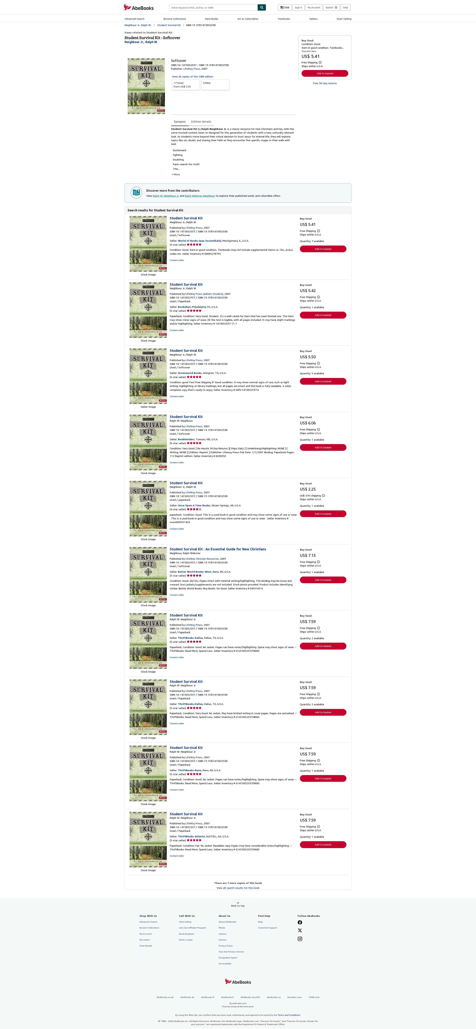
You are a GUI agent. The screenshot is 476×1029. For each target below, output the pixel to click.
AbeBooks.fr (207, 997)
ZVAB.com (314, 997)
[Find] (262, 7)
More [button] (177, 174)
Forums (222, 939)
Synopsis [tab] (180, 121)
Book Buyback (186, 933)
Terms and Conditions (289, 1015)
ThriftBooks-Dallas (190, 637)
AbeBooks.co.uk (165, 997)
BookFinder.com (238, 1005)
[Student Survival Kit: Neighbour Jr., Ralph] (148, 270)
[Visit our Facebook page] (300, 922)
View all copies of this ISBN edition (192, 76)
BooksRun (184, 306)
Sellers (313, 18)
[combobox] (213, 7)
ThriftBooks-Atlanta (191, 836)
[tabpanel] (233, 151)
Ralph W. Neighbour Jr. (166, 195)
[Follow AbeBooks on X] (300, 930)
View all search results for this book (238, 887)
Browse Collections (175, 18)
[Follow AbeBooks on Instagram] (300, 939)
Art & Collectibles (247, 18)
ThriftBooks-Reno (189, 770)
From (182, 84)
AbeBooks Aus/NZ (250, 997)
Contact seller (177, 260)
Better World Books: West (194, 571)
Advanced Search (134, 18)
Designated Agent (228, 957)
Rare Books (211, 18)
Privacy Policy (226, 945)
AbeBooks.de (187, 997)
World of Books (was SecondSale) (199, 240)
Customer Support (267, 927)
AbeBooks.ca (274, 997)
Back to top (238, 905)
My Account (314, 7)
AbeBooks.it (227, 997)
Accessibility (225, 963)
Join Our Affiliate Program (192, 927)
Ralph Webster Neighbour (200, 195)
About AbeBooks (227, 921)
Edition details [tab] (201, 121)
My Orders (144, 939)
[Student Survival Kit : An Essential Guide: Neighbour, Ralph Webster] (148, 601)
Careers (222, 933)
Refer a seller (186, 939)
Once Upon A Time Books (194, 505)
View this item (309, 51)
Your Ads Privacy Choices (231, 951)
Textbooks (284, 18)
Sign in (298, 7)
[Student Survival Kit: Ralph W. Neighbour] (148, 469)
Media (222, 927)
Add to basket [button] (325, 73)
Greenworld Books (190, 372)
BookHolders (186, 439)
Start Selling (344, 18)
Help (345, 7)
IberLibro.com (294, 997)
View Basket (145, 945)
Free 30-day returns (325, 83)
